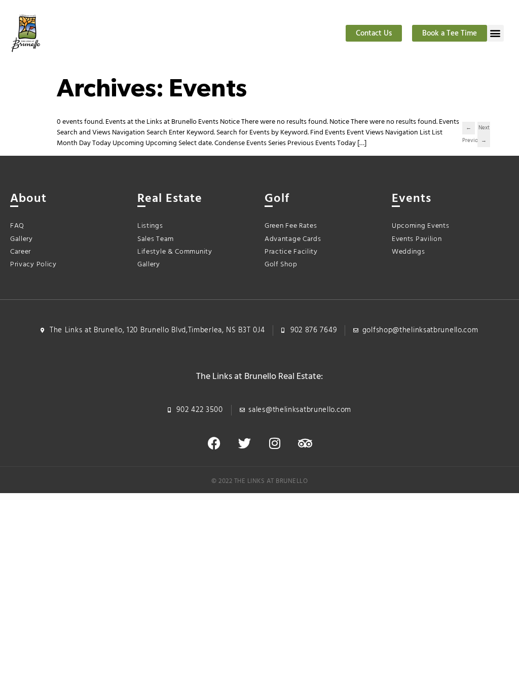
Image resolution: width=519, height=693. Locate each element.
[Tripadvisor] (305, 443)
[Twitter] (244, 443)
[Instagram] (274, 443)
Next (484, 128)
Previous (468, 128)
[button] (495, 33)
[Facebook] (214, 443)
